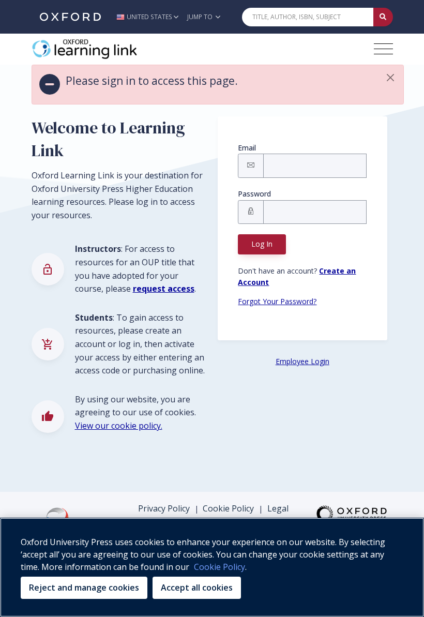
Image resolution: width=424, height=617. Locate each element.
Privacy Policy (164, 508)
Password (254, 194)
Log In (261, 244)
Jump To (200, 16)
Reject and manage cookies (84, 587)
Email (247, 148)
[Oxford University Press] (70, 17)
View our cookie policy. (118, 425)
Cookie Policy (228, 508)
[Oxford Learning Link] (109, 49)
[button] (150, 16)
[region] (212, 567)
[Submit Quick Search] (383, 17)
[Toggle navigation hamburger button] (383, 49)
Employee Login (302, 361)
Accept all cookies (197, 587)
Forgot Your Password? (277, 301)
